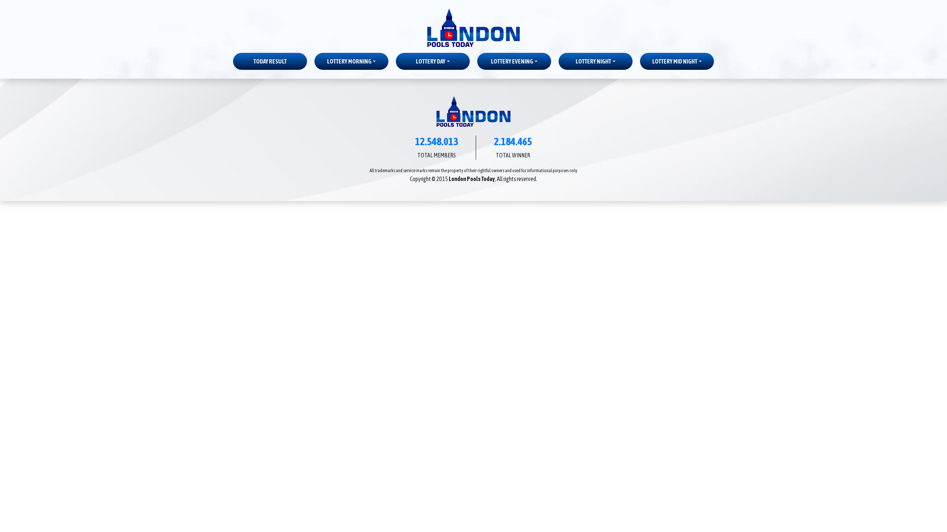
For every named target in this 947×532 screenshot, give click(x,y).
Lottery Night (593, 61)
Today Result (270, 61)
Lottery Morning (349, 61)
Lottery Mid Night (674, 61)
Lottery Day (430, 61)
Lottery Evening (512, 61)
